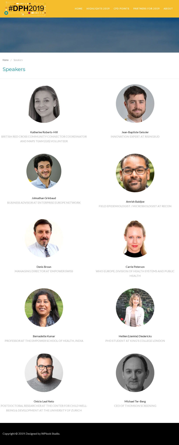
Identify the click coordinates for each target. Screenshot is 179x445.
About (168, 8)
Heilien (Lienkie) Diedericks (135, 336)
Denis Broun (44, 266)
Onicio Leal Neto (44, 401)
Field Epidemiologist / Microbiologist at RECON (135, 206)
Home (79, 8)
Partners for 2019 (146, 8)
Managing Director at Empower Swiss (44, 271)
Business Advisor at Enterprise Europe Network (44, 202)
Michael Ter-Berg (135, 401)
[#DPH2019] (25, 8)
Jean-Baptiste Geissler (135, 132)
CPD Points (121, 8)
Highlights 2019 (98, 8)
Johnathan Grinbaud (44, 198)
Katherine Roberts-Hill (44, 132)
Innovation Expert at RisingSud (135, 136)
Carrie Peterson (135, 266)
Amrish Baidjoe (135, 201)
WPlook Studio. (50, 433)
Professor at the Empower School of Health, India (44, 340)
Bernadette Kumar (44, 336)
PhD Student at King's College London (135, 340)
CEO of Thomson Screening (135, 405)
